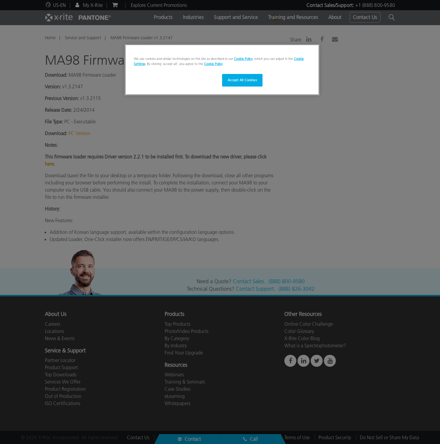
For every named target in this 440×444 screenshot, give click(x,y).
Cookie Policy (243, 59)
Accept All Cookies (242, 80)
